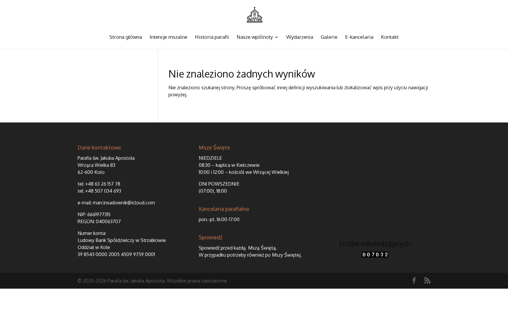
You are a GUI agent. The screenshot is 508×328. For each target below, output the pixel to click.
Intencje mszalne (168, 37)
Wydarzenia (299, 37)
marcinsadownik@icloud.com (124, 203)
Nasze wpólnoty (255, 37)
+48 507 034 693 (103, 191)
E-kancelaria (359, 37)
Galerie (329, 37)
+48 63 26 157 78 (102, 184)
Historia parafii (212, 37)
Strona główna (125, 37)
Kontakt (390, 37)
